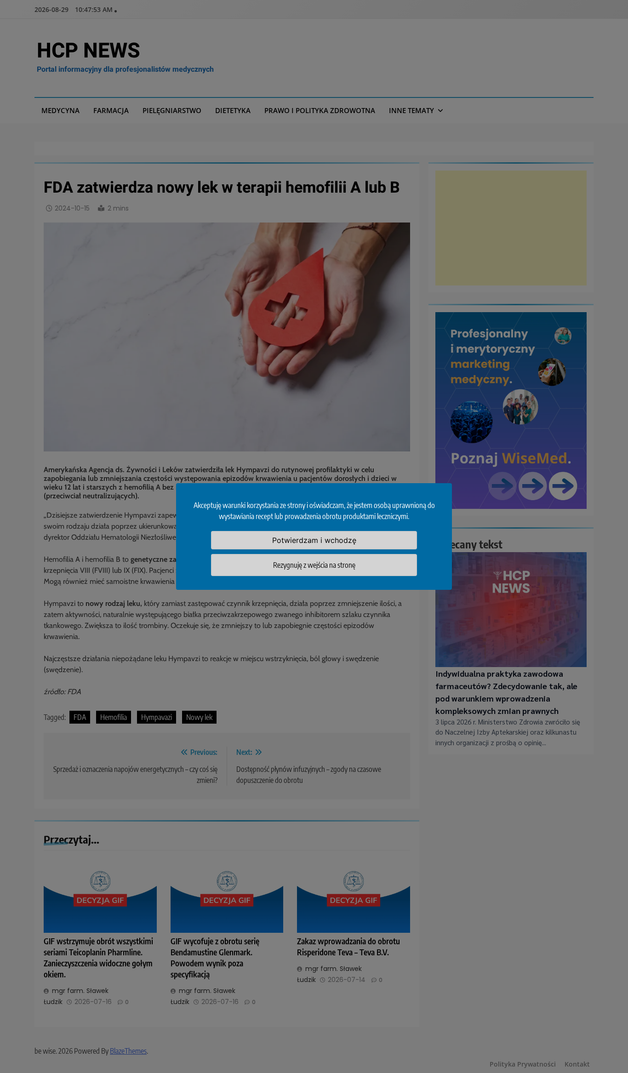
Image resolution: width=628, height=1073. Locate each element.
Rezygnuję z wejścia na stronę (314, 565)
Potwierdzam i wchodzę (314, 540)
